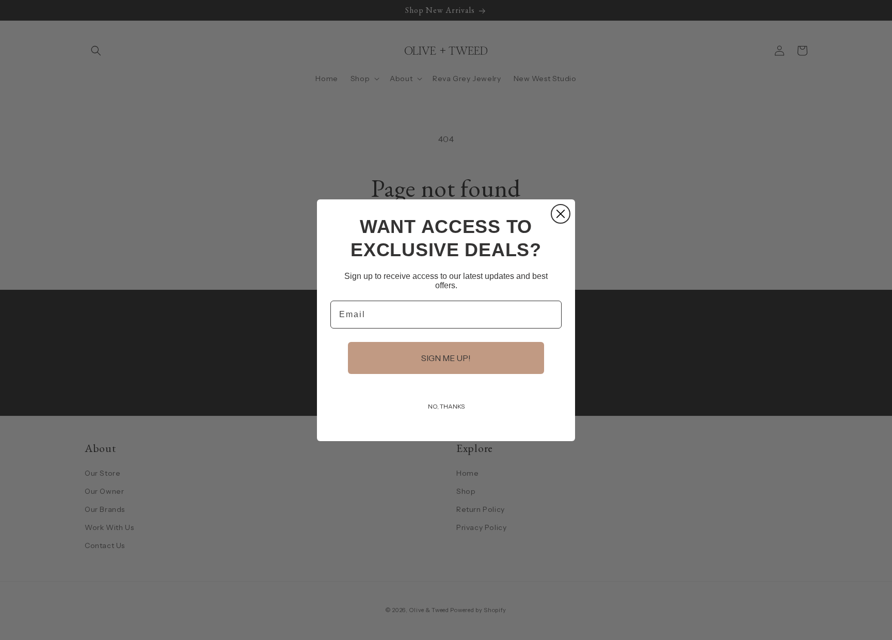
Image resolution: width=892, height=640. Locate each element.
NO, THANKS (446, 406)
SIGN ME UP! (446, 358)
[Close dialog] (560, 214)
